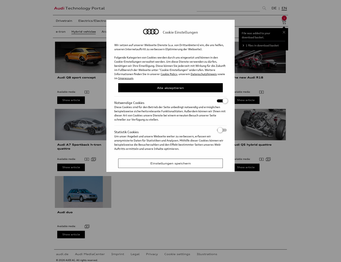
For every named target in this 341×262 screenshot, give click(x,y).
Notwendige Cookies (129, 101)
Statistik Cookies (126, 131)
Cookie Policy (169, 74)
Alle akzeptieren (170, 88)
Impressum (125, 78)
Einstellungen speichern (170, 163)
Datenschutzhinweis (204, 74)
